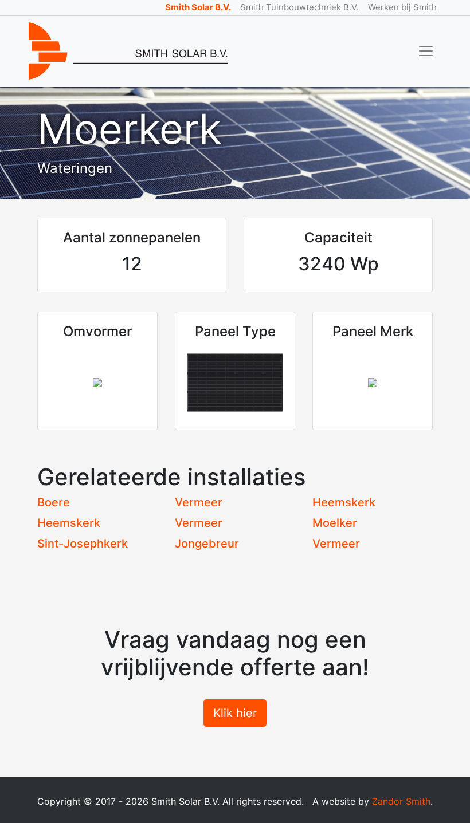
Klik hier (235, 713)
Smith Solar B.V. (198, 7)
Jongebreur (207, 543)
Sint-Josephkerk (82, 543)
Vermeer (198, 502)
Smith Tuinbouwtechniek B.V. (299, 7)
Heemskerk (343, 502)
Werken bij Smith (402, 7)
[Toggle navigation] (425, 51)
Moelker (334, 523)
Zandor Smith (401, 801)
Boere (53, 502)
